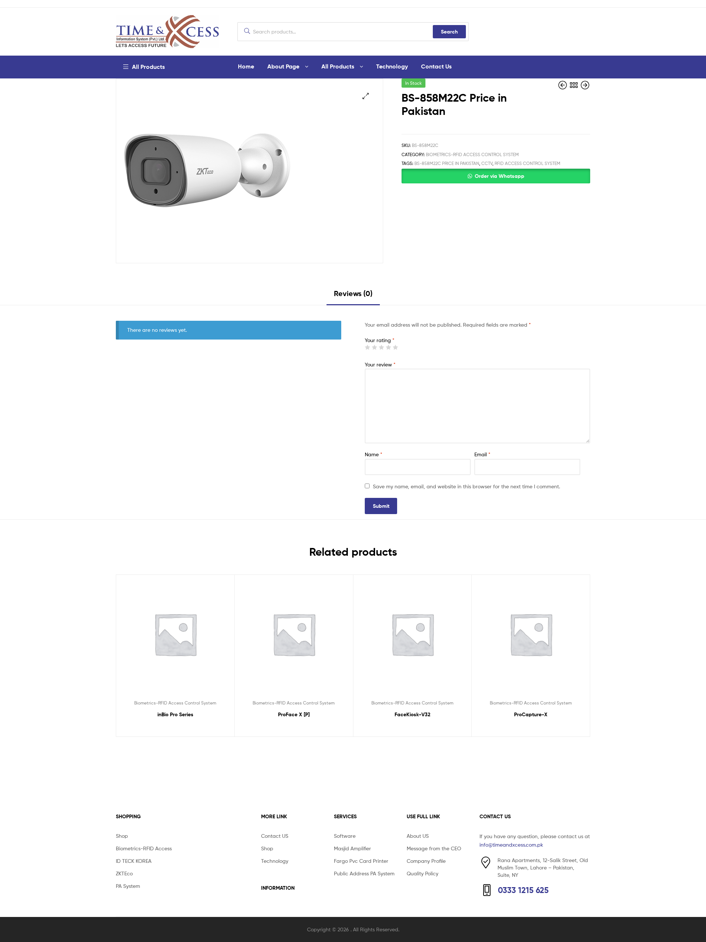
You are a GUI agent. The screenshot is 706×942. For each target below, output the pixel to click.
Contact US (274, 836)
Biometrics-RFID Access (144, 848)
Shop (122, 836)
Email (482, 454)
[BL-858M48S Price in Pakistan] (563, 85)
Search (449, 31)
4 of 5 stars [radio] (388, 347)
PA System (128, 886)
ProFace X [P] (294, 714)
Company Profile (426, 861)
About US (418, 836)
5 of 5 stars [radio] (395, 347)
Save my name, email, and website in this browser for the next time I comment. (466, 486)
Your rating (380, 340)
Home (246, 66)
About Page (283, 66)
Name (373, 454)
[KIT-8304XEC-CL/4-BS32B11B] (585, 85)
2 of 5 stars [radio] (374, 347)
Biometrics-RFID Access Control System (472, 154)
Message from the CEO (434, 848)
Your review (380, 364)
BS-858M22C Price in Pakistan (446, 163)
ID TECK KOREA (133, 861)
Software (345, 836)
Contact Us (436, 66)
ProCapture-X (531, 714)
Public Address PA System (364, 873)
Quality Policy (422, 873)
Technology (392, 66)
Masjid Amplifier (352, 848)
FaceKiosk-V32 (412, 714)
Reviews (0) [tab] (353, 293)
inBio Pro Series (175, 714)
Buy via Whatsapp (179, 728)
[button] (365, 96)
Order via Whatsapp (499, 176)
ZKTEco (124, 873)
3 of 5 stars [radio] (381, 347)
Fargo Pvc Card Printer (361, 861)
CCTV (486, 163)
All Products (337, 66)
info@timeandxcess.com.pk (511, 844)
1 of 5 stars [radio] (367, 347)
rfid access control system (527, 163)
